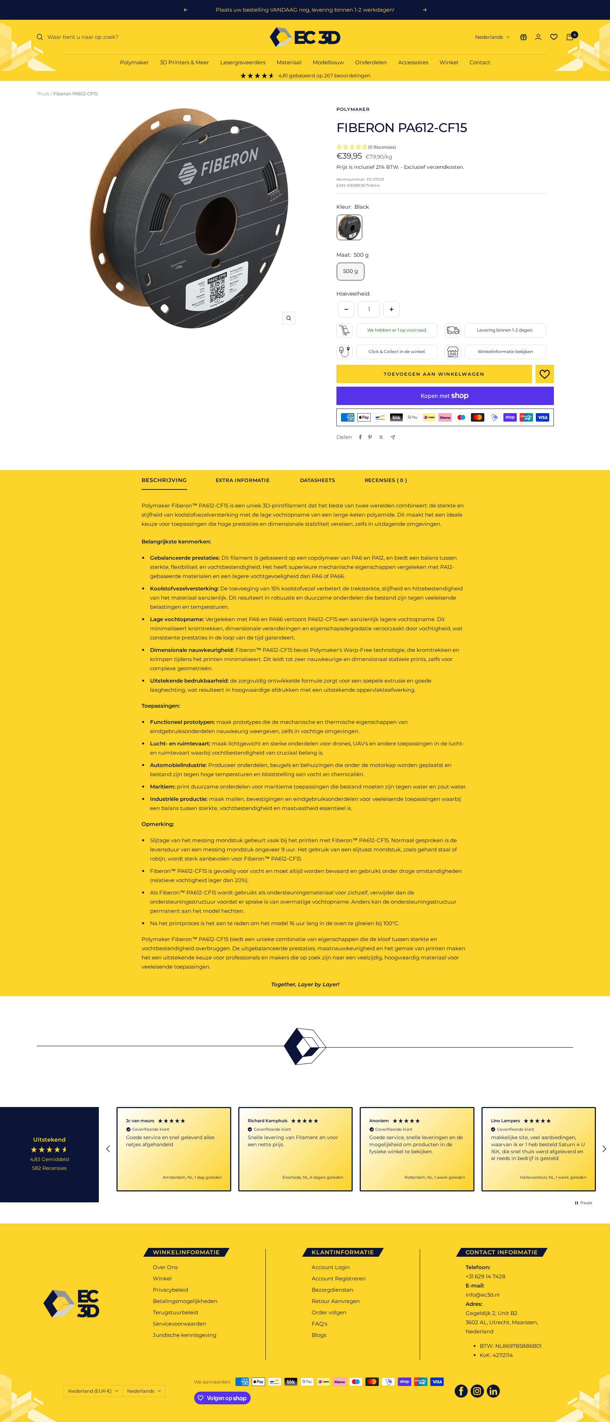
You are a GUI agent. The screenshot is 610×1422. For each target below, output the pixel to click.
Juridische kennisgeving (184, 1335)
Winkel (448, 62)
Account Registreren (339, 1278)
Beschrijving (164, 480)
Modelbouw (328, 62)
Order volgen (329, 1312)
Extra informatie (242, 480)
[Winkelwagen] (569, 37)
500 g (350, 271)
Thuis (43, 93)
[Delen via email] (392, 437)
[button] (108, 1149)
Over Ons (165, 1267)
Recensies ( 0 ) (386, 480)
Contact (480, 62)
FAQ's (319, 1323)
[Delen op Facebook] (360, 437)
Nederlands (489, 37)
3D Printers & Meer (184, 62)
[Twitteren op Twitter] (381, 437)
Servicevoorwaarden (179, 1323)
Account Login (331, 1267)
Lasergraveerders (242, 62)
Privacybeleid (170, 1289)
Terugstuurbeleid (175, 1312)
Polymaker (134, 62)
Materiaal (289, 62)
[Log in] (538, 37)
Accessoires (413, 62)
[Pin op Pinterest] (370, 437)
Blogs (319, 1335)
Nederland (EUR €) (90, 1391)
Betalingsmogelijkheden (185, 1301)
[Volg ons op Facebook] (461, 1391)
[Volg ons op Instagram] (477, 1391)
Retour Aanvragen (336, 1301)
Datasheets (317, 480)
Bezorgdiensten (332, 1289)
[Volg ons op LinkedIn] (493, 1391)
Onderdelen (371, 62)
